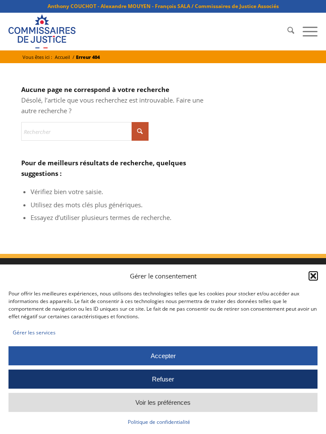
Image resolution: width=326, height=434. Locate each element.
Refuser (163, 379)
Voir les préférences (163, 402)
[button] (313, 276)
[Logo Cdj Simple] (42, 31)
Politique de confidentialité (159, 422)
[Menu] (306, 31)
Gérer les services (34, 332)
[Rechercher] (286, 31)
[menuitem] (286, 31)
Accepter (163, 355)
